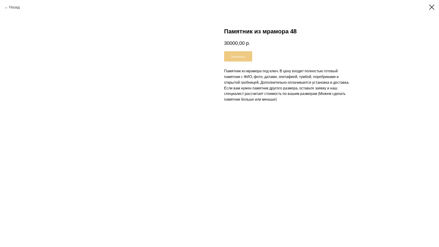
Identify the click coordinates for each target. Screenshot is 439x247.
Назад (14, 7)
